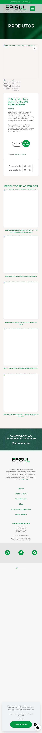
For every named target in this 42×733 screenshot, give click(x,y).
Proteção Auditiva (20, 154)
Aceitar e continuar (21, 724)
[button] (35, 48)
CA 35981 (11, 109)
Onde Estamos (21, 499)
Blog (21, 504)
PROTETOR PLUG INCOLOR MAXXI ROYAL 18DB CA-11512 (21, 368)
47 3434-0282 (22, 443)
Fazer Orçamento (26, 143)
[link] (21, 648)
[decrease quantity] (14, 143)
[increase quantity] (19, 143)
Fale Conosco (21, 514)
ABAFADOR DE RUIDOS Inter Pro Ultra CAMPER (21, 276)
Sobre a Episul (21, 494)
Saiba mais (24, 479)
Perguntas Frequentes (21, 509)
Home (21, 489)
